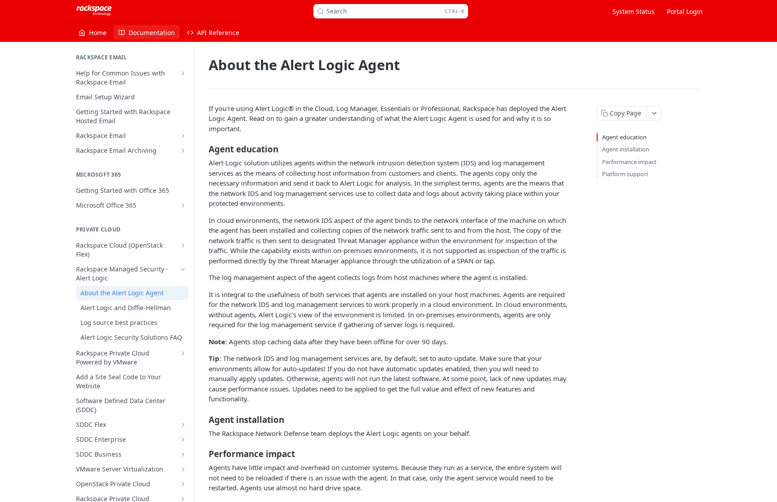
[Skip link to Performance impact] (202, 453)
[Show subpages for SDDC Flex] (183, 424)
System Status (633, 11)
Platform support (625, 174)
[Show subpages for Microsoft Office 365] (183, 205)
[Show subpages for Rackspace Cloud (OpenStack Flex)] (183, 245)
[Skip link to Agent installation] (202, 419)
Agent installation (625, 149)
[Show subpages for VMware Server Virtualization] (183, 469)
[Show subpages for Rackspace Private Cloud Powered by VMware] (183, 353)
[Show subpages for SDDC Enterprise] (183, 439)
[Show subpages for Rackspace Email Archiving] (183, 150)
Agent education (624, 137)
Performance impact (629, 162)
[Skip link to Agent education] (202, 149)
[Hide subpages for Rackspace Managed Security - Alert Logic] (183, 269)
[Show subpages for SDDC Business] (183, 454)
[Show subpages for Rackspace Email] (183, 135)
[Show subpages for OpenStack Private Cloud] (183, 484)
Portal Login (685, 11)
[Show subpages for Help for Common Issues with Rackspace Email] (183, 73)
